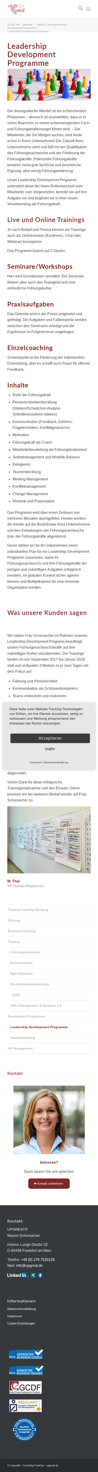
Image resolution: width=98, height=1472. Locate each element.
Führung (14, 920)
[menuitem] (78, 9)
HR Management (20, 1048)
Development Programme (26, 1016)
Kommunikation (21, 963)
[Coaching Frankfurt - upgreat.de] (40, 9)
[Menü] (88, 9)
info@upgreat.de (29, 1265)
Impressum (14, 1316)
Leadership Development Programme (39, 1027)
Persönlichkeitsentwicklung (29, 984)
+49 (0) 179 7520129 (38, 1260)
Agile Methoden (21, 973)
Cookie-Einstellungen (21, 1323)
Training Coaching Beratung (28, 909)
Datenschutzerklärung (21, 1309)
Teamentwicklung (22, 1038)
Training (14, 941)
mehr (50, 748)
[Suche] (78, 9)
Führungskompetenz (25, 952)
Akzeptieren (50, 738)
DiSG (16, 995)
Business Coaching (22, 931)
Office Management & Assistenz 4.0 (36, 1005)
